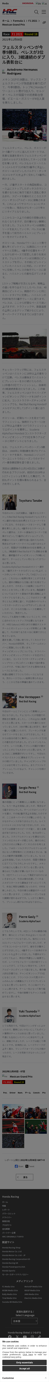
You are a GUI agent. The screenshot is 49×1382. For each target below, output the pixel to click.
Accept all (24, 1368)
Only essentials (24, 1362)
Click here (28, 1354)
